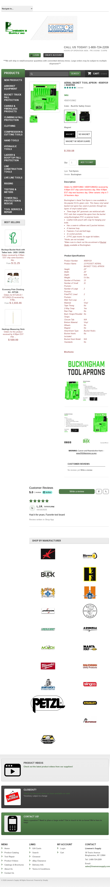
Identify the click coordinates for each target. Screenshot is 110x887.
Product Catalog (11, 853)
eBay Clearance (39, 861)
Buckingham (76, 174)
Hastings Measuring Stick (13, 329)
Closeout (36, 857)
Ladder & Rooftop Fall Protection (12, 158)
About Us (8, 869)
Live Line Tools (13, 177)
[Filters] (99, 491)
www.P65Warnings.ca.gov (86, 453)
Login (36, 55)
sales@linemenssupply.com (97, 866)
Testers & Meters (10, 191)
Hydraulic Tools (10, 147)
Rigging (8, 183)
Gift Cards (36, 848)
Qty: (66, 162)
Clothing (9, 126)
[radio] (70, 116)
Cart (62, 853)
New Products (13, 80)
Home (7, 848)
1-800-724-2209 (98, 47)
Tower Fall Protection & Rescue (12, 201)
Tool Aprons (74, 171)
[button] (70, 88)
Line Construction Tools (13, 169)
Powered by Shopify (41, 880)
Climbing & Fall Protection (13, 118)
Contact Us (9, 873)
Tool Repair (9, 857)
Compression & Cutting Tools (13, 133)
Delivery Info (38, 865)
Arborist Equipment (10, 87)
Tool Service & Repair (13, 210)
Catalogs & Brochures (14, 865)
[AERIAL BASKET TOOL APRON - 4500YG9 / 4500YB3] (44, 97)
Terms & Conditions (41, 869)
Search (35, 853)
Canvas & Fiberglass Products (10, 109)
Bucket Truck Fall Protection (12, 97)
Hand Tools (11, 140)
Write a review (86, 470)
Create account (53, 55)
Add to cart (87, 162)
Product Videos (11, 861)
